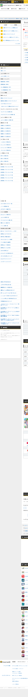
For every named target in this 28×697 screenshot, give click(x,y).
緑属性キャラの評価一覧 (5, 131)
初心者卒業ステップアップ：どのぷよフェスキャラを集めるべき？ (10, 323)
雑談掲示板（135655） (5, 81)
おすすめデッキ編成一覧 (5, 209)
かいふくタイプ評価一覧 (5, 144)
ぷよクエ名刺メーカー (5, 76)
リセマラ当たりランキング (6, 103)
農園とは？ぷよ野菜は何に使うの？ (8, 290)
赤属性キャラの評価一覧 (5, 125)
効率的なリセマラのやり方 (6, 233)
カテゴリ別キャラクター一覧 (6, 203)
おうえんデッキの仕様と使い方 (7, 253)
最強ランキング (22, 8)
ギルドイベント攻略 (5, 8)
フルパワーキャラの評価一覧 (6, 111)
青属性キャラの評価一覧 (5, 128)
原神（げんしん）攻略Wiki (17, 675)
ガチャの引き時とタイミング (6, 256)
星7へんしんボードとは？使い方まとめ (8, 293)
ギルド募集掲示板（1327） (6, 87)
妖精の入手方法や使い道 (5, 281)
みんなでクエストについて (6, 258)
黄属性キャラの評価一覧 (5, 133)
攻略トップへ (3, 70)
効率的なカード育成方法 (5, 245)
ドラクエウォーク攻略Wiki (17, 673)
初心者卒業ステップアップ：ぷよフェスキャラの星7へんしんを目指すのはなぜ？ (10, 319)
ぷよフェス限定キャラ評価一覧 (7, 120)
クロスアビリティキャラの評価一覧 (8, 114)
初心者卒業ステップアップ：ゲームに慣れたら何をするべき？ (10, 308)
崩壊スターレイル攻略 (16, 671)
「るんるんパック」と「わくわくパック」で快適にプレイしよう (10, 304)
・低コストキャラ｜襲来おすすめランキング (9, 106)
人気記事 (5, 25)
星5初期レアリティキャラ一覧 (7, 177)
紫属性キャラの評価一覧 (5, 136)
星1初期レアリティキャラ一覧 (7, 166)
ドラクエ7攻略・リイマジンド (17, 668)
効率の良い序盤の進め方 (5, 236)
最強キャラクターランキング (9, 34)
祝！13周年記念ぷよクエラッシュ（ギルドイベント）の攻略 (12, 40)
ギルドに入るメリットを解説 (6, 239)
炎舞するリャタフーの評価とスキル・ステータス (12, 31)
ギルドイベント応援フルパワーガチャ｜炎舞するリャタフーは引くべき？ (12, 37)
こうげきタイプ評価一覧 (5, 142)
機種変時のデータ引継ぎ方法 (6, 287)
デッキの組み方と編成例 (5, 242)
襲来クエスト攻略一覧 (5, 222)
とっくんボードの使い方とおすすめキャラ (9, 295)
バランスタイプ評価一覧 (5, 150)
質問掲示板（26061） (5, 84)
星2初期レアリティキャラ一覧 (7, 169)
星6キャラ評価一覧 (4, 158)
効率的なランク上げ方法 (5, 247)
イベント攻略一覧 (4, 225)
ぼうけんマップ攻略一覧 (5, 214)
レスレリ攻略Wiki (15, 684)
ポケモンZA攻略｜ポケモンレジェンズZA (19, 665)
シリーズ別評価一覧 (5, 206)
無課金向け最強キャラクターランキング (9, 100)
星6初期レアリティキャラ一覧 (7, 180)
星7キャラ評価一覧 (4, 155)
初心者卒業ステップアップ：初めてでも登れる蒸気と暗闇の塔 (10, 316)
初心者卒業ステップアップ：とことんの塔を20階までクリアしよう (10, 312)
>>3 (25, 507)
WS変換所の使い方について (6, 301)
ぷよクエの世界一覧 (5, 217)
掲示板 (15, 25)
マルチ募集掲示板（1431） (6, 90)
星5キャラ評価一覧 (4, 161)
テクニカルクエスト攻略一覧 (6, 220)
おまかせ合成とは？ (5, 250)
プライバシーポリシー (22, 661)
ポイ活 (8, 1)
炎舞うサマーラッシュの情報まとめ (10, 27)
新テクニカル (14, 8)
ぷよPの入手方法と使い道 (6, 284)
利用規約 (13, 661)
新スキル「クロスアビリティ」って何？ (9, 231)
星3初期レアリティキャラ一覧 (7, 172)
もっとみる (18, 43)
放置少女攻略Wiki (15, 681)
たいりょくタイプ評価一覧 (6, 147)
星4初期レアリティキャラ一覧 (7, 175)
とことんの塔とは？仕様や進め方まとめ (9, 298)
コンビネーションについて (6, 261)
